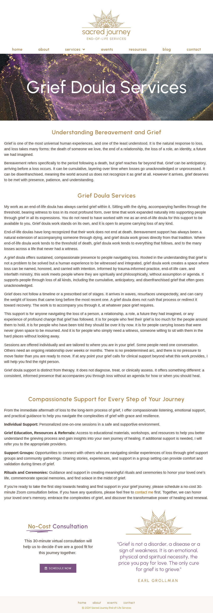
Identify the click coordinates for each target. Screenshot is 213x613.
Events (107, 49)
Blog (167, 49)
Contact (194, 49)
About (43, 49)
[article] (106, 384)
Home (17, 49)
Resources (138, 49)
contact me (144, 492)
